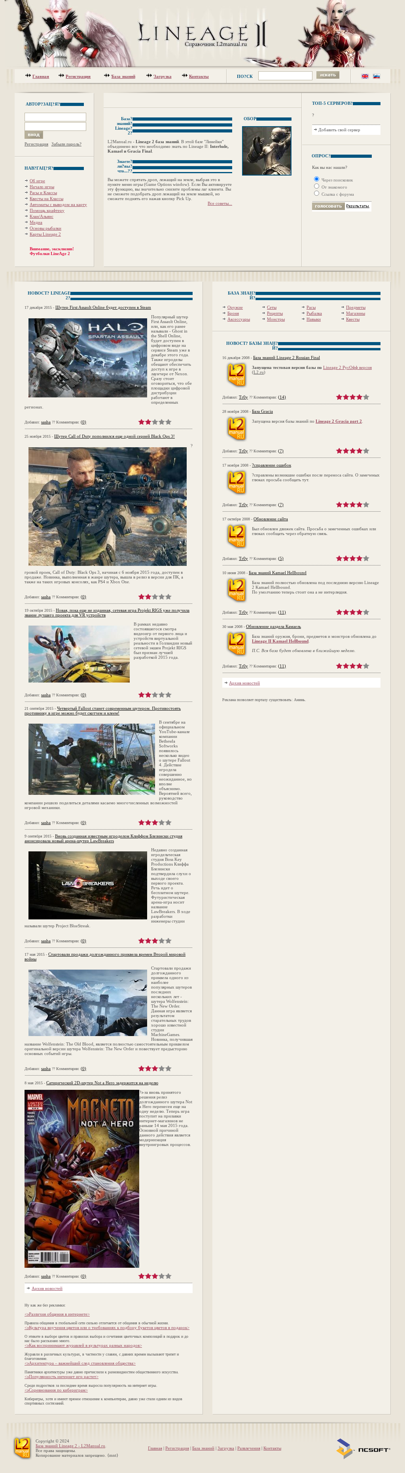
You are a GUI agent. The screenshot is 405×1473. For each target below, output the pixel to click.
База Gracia (262, 411)
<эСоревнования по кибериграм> (56, 1390)
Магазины (355, 313)
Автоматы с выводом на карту (58, 204)
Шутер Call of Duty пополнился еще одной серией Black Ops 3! (114, 436)
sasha (46, 422)
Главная (40, 76)
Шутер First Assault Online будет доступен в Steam (103, 307)
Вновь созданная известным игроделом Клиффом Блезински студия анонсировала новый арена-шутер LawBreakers (103, 838)
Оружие (235, 307)
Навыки (314, 319)
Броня (233, 313)
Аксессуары (238, 319)
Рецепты (275, 313)
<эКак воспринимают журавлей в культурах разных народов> (83, 1345)
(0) (83, 422)
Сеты (271, 307)
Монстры (276, 319)
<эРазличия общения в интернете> (57, 1314)
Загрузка (163, 76)
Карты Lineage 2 (45, 234)
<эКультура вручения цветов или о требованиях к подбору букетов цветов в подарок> (107, 1327)
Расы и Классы (43, 192)
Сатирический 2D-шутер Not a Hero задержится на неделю (102, 1082)
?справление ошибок (271, 465)
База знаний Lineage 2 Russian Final (286, 357)
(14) (282, 397)
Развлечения (248, 1448)
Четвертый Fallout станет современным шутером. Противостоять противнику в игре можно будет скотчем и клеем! (103, 710)
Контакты (199, 76)
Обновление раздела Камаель (273, 626)
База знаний (123, 76)
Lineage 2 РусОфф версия (347, 367)
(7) (281, 450)
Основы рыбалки (45, 228)
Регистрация (78, 76)
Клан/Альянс (41, 216)
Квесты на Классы (46, 198)
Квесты (353, 319)
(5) (281, 558)
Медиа (36, 222)
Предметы (355, 307)
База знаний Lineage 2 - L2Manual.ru (70, 1445)
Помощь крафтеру (47, 210)
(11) (282, 612)
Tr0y (243, 397)
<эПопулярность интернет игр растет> (61, 1376)
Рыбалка (314, 313)
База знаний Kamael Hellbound (278, 572)
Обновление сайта (271, 518)
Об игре (37, 180)
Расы (311, 307)
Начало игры (42, 186)
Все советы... (220, 203)
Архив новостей (47, 1288)
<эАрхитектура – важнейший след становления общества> (80, 1363)
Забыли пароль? (66, 144)
